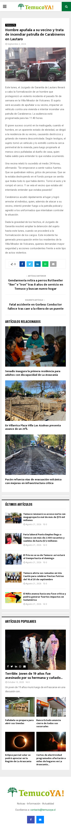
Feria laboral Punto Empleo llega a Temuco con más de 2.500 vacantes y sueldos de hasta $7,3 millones (43, 538)
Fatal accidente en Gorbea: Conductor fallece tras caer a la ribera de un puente (36, 306)
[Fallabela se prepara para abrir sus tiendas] (20, 707)
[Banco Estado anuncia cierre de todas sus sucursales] (51, 707)
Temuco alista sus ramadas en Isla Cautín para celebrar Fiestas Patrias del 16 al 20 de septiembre (43, 576)
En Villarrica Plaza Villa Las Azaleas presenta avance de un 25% (33, 427)
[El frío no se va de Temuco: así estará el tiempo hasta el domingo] (13, 559)
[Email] (40, 819)
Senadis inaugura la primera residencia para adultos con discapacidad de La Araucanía (32, 373)
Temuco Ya (10, 25)
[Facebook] (31, 819)
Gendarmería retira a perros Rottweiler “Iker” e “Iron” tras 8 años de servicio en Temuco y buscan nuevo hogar (35, 284)
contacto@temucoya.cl (42, 809)
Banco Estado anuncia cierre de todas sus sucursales (48, 723)
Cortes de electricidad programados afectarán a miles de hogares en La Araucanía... (51, 759)
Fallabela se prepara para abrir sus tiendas (19, 721)
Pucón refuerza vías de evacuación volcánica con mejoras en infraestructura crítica (33, 481)
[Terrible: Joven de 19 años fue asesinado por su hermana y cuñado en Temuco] (35, 650)
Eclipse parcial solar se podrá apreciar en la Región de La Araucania (18, 758)
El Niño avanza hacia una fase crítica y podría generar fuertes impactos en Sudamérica (44, 597)
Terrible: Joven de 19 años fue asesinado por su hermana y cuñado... (34, 676)
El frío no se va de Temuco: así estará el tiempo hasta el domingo (44, 556)
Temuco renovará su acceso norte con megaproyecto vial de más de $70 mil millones (44, 517)
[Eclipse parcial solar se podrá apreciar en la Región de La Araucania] (20, 741)
